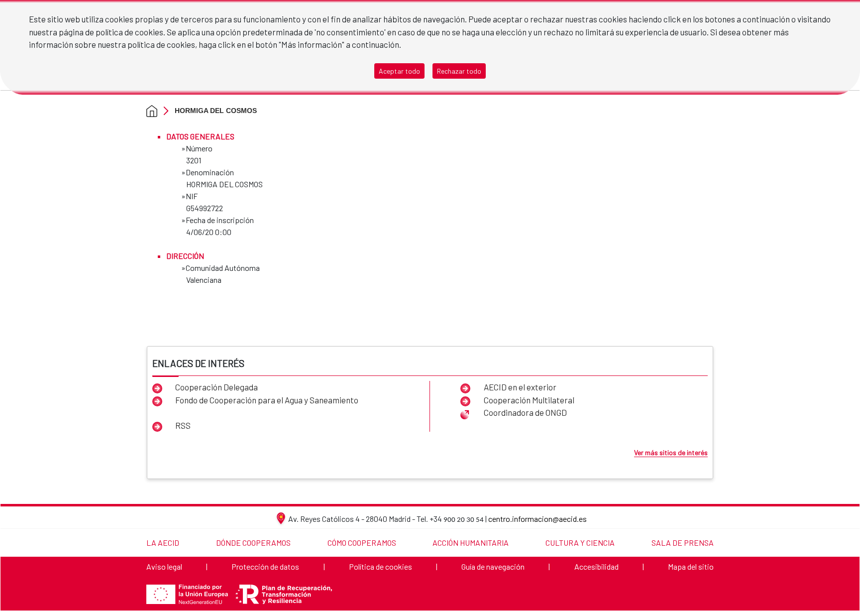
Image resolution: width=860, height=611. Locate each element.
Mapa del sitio (691, 566)
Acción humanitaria (470, 542)
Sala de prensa (682, 542)
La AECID (162, 542)
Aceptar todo (399, 71)
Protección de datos (265, 566)
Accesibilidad (596, 566)
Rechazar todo (459, 71)
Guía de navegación (493, 566)
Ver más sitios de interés (671, 452)
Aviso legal (164, 566)
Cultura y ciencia (580, 542)
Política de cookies (380, 566)
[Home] (151, 110)
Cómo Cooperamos (361, 542)
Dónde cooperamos (253, 542)
